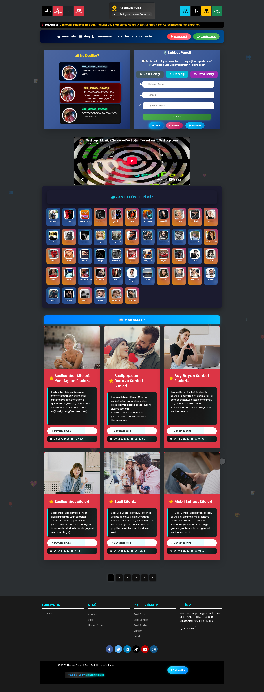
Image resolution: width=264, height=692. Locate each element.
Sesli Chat (140, 614)
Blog (86, 36)
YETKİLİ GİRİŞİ (206, 74)
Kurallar (123, 36)
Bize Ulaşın (189, 628)
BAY (157, 125)
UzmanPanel (106, 36)
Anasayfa (69, 36)
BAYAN (175, 125)
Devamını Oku (62, 430)
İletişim (138, 636)
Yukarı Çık (179, 670)
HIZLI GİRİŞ (180, 36)
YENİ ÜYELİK (208, 36)
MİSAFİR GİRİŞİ (151, 74)
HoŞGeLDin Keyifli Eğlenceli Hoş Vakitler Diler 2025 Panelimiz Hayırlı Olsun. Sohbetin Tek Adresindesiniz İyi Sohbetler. (98, 24)
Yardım (138, 631)
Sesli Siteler (140, 625)
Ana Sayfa (94, 614)
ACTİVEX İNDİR (142, 36)
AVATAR (196, 125)
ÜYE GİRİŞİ (179, 74)
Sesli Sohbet (141, 620)
